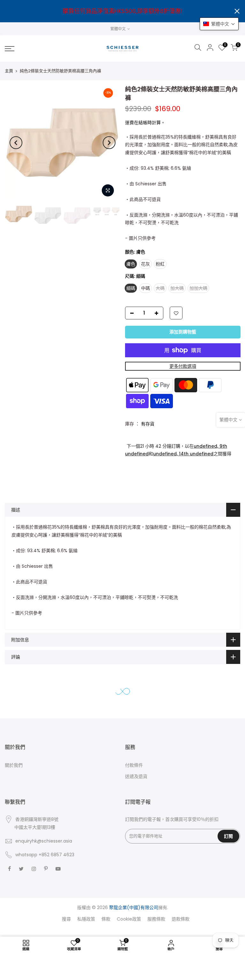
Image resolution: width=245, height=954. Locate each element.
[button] (219, 24)
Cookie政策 (129, 919)
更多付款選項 (182, 366)
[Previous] (16, 142)
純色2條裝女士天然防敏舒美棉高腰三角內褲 (75, 923)
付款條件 (134, 765)
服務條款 (156, 919)
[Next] (109, 142)
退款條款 (180, 919)
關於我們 (14, 765)
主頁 (9, 71)
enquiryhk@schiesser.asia (43, 841)
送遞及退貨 (136, 776)
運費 (129, 122)
